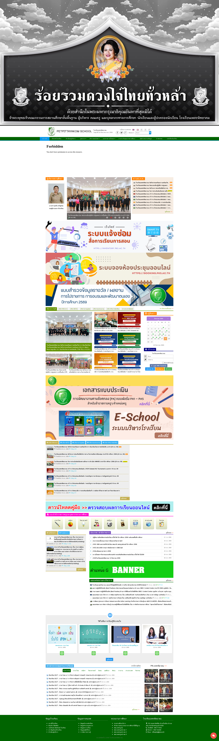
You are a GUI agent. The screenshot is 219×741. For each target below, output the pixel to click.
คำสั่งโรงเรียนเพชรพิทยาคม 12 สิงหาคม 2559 (106, 558)
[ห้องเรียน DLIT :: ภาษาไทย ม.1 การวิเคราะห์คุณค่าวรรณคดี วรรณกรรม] (47, 675)
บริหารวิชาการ (63, 309)
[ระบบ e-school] (109, 423)
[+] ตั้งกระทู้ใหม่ (136, 666)
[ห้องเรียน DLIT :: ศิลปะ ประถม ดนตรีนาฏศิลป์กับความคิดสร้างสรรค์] (47, 688)
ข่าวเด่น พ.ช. (138, 178)
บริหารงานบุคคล (85, 309)
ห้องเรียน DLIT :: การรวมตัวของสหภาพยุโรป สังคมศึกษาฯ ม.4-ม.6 (69, 695)
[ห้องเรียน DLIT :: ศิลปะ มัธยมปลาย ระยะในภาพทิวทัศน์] (47, 702)
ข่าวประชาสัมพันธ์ (127, 309)
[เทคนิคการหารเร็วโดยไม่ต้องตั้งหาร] (157, 634)
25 (155, 339)
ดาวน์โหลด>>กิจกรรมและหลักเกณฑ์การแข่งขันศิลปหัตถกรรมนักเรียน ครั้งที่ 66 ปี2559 (118, 554)
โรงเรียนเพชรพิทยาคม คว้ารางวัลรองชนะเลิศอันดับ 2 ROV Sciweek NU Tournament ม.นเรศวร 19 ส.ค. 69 (168, 194)
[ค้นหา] (150, 132)
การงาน (135, 520)
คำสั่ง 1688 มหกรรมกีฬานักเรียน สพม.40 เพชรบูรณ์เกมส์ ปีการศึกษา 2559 (115, 544)
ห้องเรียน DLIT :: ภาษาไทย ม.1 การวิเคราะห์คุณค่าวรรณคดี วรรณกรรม (70, 675)
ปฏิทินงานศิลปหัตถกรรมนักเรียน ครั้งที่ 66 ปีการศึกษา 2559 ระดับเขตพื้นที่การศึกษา (117, 537)
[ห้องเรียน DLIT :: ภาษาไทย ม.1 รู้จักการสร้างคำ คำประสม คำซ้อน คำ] (47, 685)
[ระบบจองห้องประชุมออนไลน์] (109, 268)
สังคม (96, 520)
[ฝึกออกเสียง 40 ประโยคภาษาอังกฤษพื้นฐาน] (125, 634)
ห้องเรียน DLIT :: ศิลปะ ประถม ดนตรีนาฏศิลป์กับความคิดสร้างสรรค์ (69, 688)
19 (158, 335)
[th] (133, 129)
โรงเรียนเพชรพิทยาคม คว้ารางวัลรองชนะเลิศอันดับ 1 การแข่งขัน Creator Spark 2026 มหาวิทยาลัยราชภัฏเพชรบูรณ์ (170, 208)
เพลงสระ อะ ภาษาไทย (93, 645)
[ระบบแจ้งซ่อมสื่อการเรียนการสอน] (109, 236)
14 (165, 332)
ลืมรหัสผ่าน (159, 369)
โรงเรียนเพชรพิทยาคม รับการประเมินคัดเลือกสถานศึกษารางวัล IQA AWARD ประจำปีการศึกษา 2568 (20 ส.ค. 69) (170, 191)
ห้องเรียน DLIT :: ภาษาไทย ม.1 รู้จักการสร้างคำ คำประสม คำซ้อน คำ (70, 685)
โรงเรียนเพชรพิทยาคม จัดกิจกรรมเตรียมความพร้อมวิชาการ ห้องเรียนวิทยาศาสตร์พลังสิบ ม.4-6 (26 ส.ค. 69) (168, 183)
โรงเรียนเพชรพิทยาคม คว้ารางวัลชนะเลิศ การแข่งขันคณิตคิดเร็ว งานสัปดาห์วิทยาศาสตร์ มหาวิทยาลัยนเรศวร (168, 202)
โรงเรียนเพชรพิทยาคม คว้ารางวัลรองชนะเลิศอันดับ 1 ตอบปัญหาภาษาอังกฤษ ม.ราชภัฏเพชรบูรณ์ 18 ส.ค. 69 (168, 199)
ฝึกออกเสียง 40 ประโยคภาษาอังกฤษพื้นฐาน (125, 645)
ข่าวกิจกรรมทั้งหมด (166, 308)
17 (152, 335)
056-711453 (158, 728)
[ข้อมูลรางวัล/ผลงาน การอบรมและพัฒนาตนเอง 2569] (109, 295)
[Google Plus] (125, 132)
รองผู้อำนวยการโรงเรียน (56, 208)
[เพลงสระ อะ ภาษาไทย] (94, 634)
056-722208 (157, 730)
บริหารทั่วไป (74, 309)
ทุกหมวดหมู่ (66, 670)
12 (158, 332)
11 (155, 332)
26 (158, 339)
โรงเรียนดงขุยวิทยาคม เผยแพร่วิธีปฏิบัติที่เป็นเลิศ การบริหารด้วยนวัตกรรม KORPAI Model (119, 585)
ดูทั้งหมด (168, 212)
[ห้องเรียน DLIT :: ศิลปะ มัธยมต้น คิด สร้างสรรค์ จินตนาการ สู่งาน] (47, 705)
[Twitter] (121, 132)
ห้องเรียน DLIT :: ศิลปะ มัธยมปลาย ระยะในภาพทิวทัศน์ (65, 702)
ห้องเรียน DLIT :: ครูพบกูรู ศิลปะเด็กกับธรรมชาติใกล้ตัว (65, 699)
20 (162, 335)
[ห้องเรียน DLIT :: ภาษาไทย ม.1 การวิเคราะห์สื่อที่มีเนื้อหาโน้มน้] (47, 682)
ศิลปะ (122, 520)
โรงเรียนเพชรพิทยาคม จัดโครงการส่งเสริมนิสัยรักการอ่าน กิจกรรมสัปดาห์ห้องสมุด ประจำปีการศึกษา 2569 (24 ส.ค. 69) (171, 188)
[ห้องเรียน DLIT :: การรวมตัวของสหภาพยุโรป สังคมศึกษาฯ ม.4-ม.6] (47, 695)
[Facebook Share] (117, 132)
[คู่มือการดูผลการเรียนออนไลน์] (109, 506)
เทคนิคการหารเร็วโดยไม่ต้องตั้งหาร (157, 645)
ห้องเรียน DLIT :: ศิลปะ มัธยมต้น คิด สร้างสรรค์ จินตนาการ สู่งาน (68, 705)
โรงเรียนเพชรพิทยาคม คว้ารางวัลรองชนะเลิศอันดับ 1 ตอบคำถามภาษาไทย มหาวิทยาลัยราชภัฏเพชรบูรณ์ (167, 205)
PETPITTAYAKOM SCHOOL (74, 131)
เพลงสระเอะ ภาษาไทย (62, 645)
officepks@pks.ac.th (158, 732)
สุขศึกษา (109, 520)
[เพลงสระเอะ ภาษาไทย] (62, 634)
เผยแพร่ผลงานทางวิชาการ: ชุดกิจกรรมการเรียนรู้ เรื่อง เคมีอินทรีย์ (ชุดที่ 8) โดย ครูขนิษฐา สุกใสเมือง (122, 598)
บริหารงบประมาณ (98, 309)
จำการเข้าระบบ (168, 363)
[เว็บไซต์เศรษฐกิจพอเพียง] (109, 380)
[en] (137, 129)
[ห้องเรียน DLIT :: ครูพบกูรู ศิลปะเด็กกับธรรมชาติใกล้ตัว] (47, 699)
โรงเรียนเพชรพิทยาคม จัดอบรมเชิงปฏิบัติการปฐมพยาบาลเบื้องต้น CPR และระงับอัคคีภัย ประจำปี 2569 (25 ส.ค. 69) (170, 185)
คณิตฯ (70, 520)
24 (152, 339)
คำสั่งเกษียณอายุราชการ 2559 (102, 551)
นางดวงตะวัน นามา (56, 206)
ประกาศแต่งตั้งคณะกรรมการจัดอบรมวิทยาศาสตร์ (107, 541)
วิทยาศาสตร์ (83, 520)
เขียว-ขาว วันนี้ (51, 309)
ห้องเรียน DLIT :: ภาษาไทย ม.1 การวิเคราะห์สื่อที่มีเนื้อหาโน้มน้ (67, 682)
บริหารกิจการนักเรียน (113, 309)
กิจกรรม (161, 520)
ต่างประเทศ (148, 520)
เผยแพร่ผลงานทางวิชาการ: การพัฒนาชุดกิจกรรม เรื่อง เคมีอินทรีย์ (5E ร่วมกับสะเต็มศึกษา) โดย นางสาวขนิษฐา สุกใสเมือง (129, 595)
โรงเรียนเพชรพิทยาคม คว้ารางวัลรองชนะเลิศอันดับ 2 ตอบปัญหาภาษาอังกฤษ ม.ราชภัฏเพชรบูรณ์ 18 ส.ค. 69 (168, 197)
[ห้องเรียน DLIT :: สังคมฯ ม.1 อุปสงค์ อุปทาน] (47, 692)
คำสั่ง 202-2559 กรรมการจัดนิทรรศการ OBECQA (108, 548)
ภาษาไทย (57, 520)
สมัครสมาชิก (150, 369)
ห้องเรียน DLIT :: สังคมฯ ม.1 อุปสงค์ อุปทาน (62, 692)
